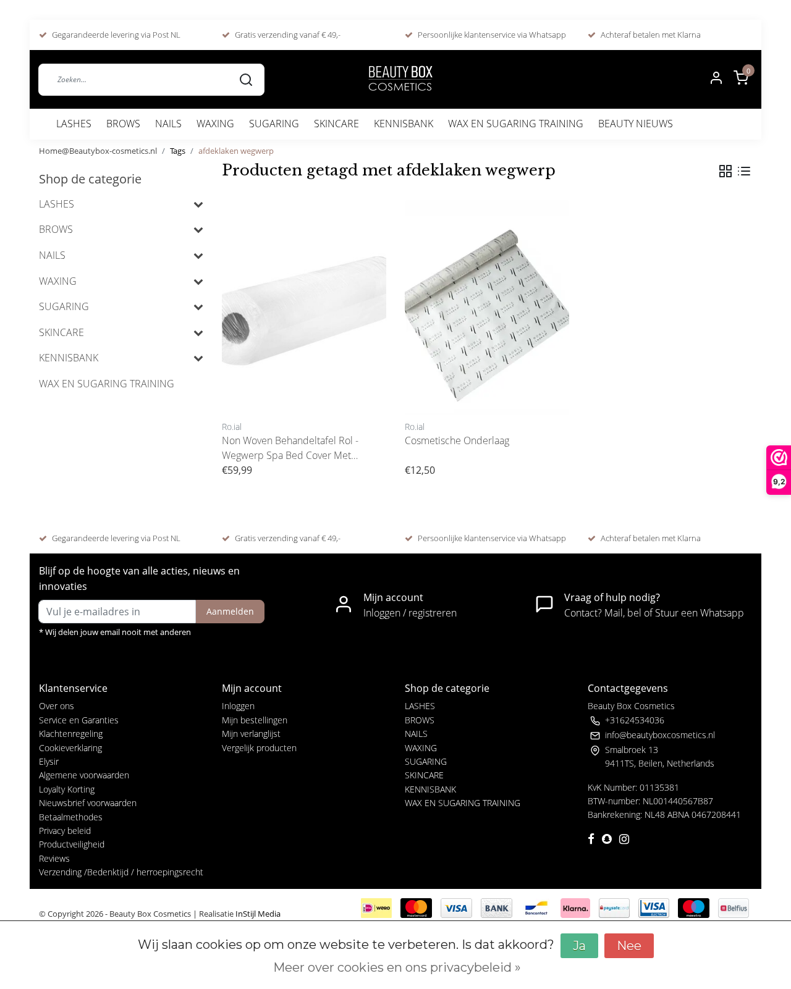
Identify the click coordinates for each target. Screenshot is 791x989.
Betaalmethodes (71, 817)
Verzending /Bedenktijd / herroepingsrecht (121, 872)
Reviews (54, 858)
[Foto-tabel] (725, 171)
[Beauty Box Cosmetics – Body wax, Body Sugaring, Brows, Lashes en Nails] (400, 79)
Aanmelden (230, 611)
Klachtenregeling (71, 733)
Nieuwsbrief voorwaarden (88, 803)
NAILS (168, 123)
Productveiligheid (71, 844)
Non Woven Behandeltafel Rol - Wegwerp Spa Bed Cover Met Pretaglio (290, 448)
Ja (579, 945)
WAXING (215, 123)
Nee (629, 945)
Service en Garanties (79, 720)
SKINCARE (336, 123)
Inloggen (238, 706)
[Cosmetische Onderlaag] (487, 307)
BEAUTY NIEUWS (635, 123)
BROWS (123, 123)
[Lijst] (744, 171)
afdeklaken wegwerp (236, 150)
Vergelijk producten (259, 748)
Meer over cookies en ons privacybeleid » (397, 967)
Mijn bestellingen (254, 720)
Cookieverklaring (70, 748)
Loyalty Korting (67, 789)
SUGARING (274, 123)
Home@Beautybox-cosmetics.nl (98, 150)
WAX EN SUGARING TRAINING (515, 123)
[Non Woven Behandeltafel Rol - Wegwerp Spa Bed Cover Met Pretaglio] (304, 307)
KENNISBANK (403, 123)
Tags (177, 150)
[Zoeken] (246, 79)
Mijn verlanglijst (251, 733)
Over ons (56, 706)
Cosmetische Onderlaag (457, 440)
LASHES (73, 123)
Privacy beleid (65, 830)
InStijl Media (257, 913)
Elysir (49, 761)
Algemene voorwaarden (84, 775)
